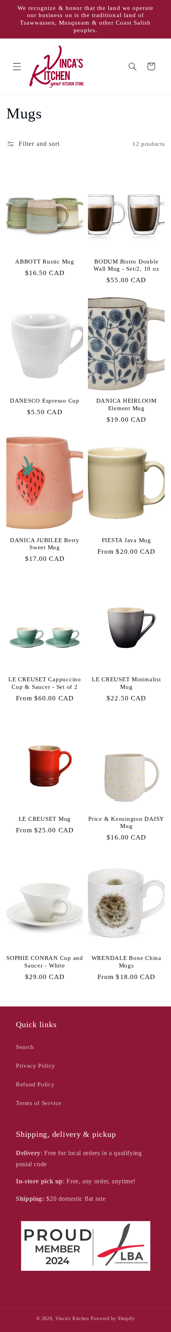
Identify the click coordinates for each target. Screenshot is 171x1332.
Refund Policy (35, 1084)
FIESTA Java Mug (126, 540)
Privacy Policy (35, 1065)
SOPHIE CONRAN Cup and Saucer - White (44, 962)
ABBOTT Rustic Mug (44, 261)
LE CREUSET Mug (45, 819)
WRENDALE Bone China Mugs (126, 962)
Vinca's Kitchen (72, 1318)
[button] (17, 66)
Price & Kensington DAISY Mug (126, 823)
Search (25, 1047)
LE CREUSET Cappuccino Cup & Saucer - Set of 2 (44, 683)
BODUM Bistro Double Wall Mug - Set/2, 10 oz (126, 265)
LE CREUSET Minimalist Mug (126, 683)
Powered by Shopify (113, 1318)
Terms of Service (39, 1103)
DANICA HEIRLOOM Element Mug (126, 404)
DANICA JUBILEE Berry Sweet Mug (45, 544)
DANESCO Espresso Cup (45, 400)
